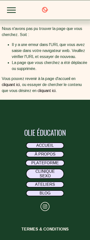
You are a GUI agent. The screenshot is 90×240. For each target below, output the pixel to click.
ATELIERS (45, 184)
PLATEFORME (45, 163)
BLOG (45, 193)
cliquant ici (11, 84)
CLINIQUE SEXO (45, 173)
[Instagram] (45, 206)
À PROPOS (45, 154)
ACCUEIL (45, 145)
